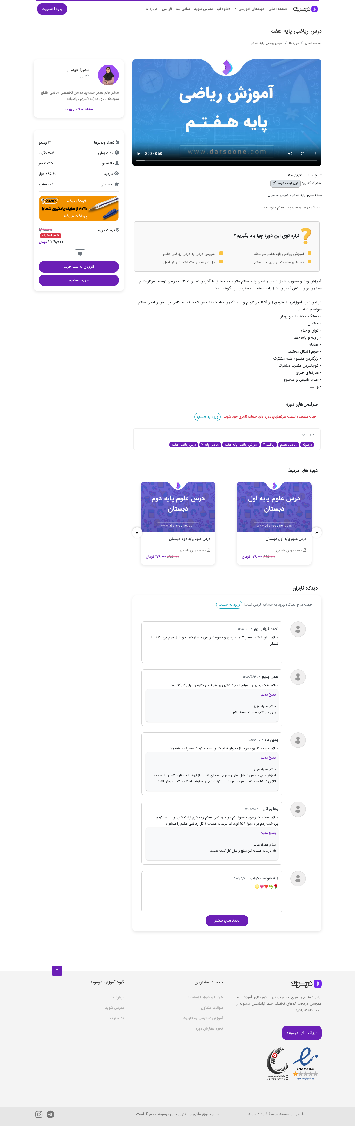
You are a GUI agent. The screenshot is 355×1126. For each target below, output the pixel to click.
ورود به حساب (207, 417)
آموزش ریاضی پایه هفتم (241, 444)
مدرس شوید (203, 9)
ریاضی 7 (269, 444)
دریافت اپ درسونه (302, 1033)
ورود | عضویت (52, 9)
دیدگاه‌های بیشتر (227, 920)
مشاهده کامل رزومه (79, 109)
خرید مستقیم (79, 280)
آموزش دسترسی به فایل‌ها (202, 1018)
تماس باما (183, 9)
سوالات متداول (212, 1008)
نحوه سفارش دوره (209, 1028)
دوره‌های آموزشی (251, 9)
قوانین (167, 9)
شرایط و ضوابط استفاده (205, 997)
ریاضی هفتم (288, 444)
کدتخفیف (117, 1018)
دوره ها (294, 43)
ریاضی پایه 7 (210, 444)
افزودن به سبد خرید (79, 267)
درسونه (307, 444)
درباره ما (152, 9)
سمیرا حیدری (78, 70)
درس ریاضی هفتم (184, 444)
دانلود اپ (224, 9)
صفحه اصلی (278, 9)
